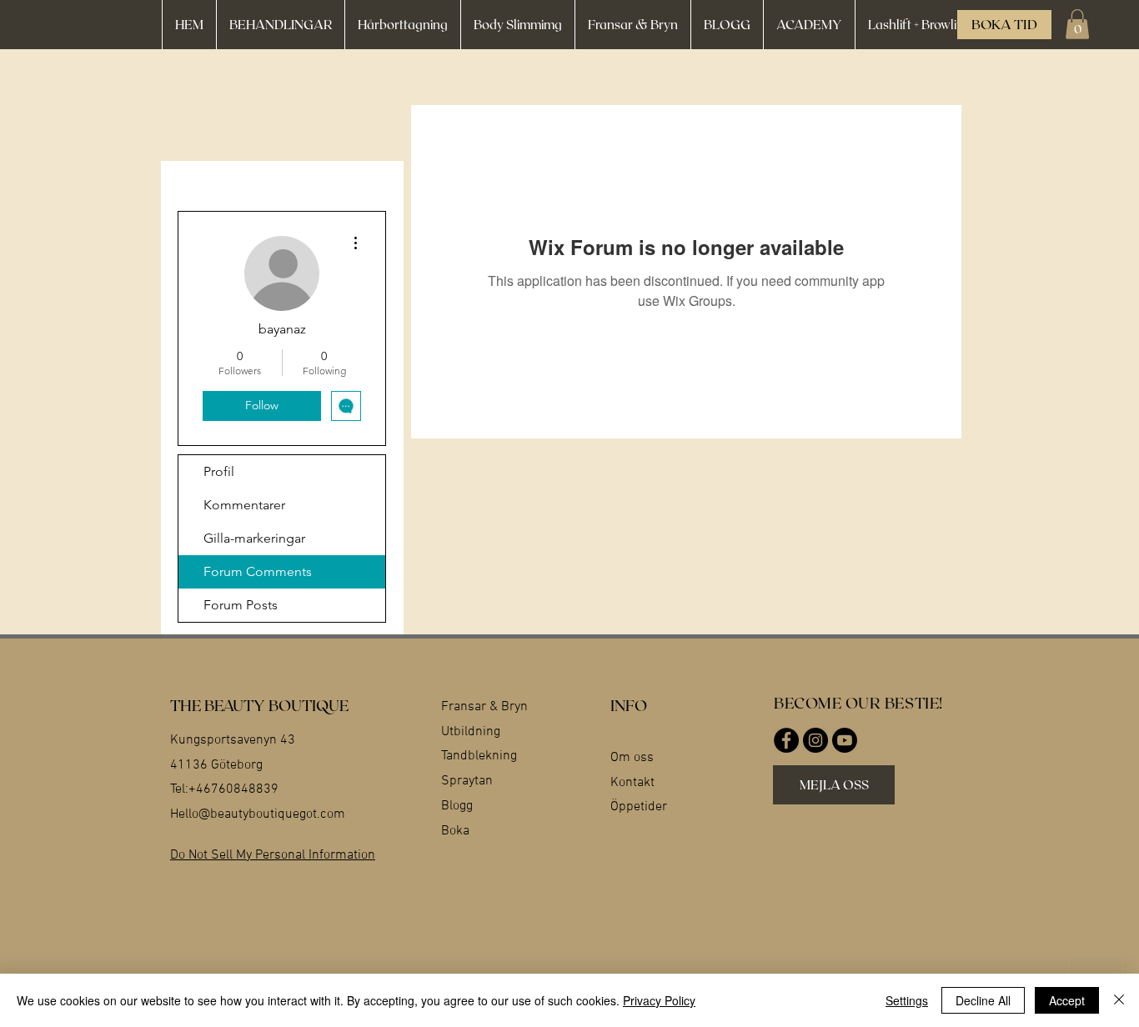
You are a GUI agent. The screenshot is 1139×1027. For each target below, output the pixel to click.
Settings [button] (907, 1000)
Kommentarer (244, 505)
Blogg (457, 806)
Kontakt (632, 782)
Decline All (983, 1000)
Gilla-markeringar (254, 538)
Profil (218, 471)
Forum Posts (240, 605)
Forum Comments (257, 571)
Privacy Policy (659, 1000)
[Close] (1119, 1000)
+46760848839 (233, 789)
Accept (1067, 1000)
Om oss (632, 757)
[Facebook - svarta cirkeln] (786, 740)
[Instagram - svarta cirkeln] (815, 740)
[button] (1077, 24)
